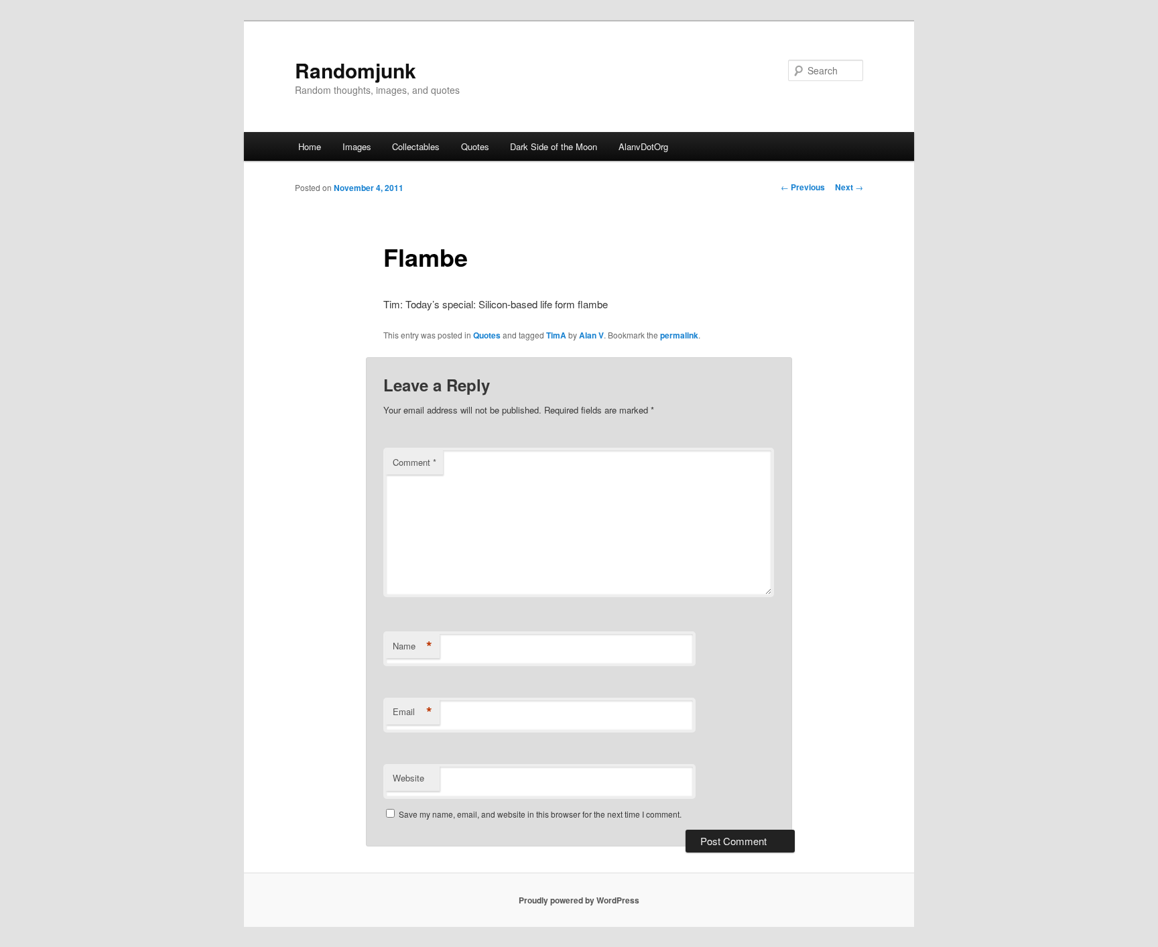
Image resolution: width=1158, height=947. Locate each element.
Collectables (416, 146)
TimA (556, 335)
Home (309, 146)
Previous (803, 187)
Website (408, 777)
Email (412, 711)
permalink (679, 335)
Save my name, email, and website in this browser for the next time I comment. (540, 814)
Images (356, 146)
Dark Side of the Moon (553, 146)
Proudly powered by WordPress (579, 900)
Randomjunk (355, 70)
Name (412, 646)
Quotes (475, 146)
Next (849, 187)
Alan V (591, 335)
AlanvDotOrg (643, 146)
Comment (414, 462)
